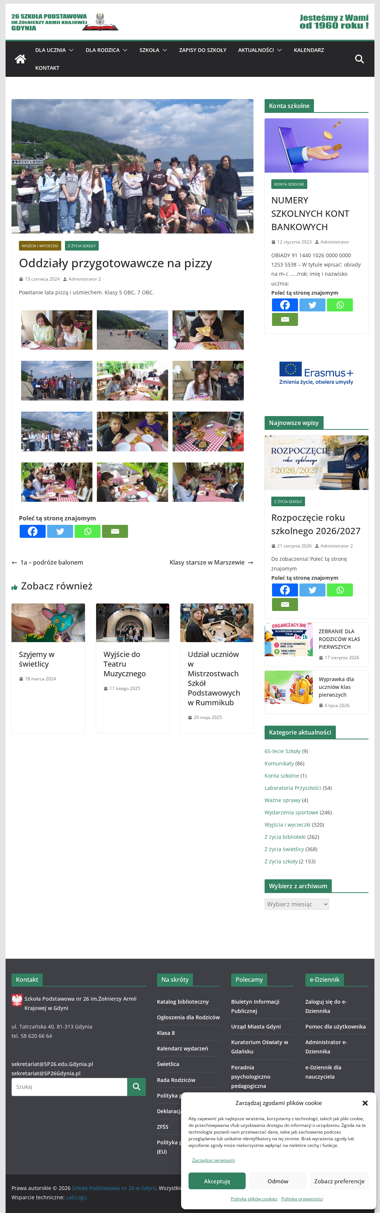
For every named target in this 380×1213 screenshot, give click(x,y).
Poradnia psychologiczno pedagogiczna (251, 1076)
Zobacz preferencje (339, 1181)
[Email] (115, 531)
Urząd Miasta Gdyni (256, 1026)
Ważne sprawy (283, 800)
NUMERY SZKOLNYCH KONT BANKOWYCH (310, 213)
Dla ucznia (50, 49)
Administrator (335, 242)
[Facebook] (33, 531)
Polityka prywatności (302, 1199)
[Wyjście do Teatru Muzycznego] (132, 609)
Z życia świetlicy (284, 849)
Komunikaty (279, 763)
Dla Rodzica (102, 49)
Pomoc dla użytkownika (335, 1026)
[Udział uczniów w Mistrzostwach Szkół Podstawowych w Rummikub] (216, 609)
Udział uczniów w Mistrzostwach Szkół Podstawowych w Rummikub (214, 678)
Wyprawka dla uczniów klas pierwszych (336, 687)
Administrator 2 (85, 279)
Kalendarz (309, 49)
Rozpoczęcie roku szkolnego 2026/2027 (316, 524)
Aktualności (256, 49)
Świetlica (168, 1063)
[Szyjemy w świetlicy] (48, 609)
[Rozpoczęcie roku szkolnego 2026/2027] (316, 462)
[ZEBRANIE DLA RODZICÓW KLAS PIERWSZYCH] (289, 644)
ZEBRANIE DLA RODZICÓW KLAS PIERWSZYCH (339, 639)
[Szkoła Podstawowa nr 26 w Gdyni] (20, 59)
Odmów (278, 1181)
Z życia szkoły (82, 245)
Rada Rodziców (176, 1079)
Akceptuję (217, 1181)
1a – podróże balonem (51, 562)
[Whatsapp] (88, 531)
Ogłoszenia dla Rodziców (188, 1017)
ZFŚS (162, 1126)
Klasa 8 (166, 1032)
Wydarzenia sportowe (291, 812)
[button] (365, 1103)
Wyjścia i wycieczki (40, 245)
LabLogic (77, 1197)
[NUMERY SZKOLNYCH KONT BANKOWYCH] (316, 145)
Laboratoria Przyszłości (293, 787)
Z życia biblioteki (285, 836)
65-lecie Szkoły (283, 751)
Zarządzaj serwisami (213, 1160)
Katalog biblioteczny (183, 1001)
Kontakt (47, 67)
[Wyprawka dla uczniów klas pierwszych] (289, 692)
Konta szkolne (289, 184)
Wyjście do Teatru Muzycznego (125, 664)
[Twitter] (60, 531)
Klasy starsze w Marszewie (207, 562)
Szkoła (149, 49)
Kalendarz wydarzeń (182, 1048)
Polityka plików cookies (254, 1199)
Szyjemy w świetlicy (37, 659)
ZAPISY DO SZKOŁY (202, 49)
